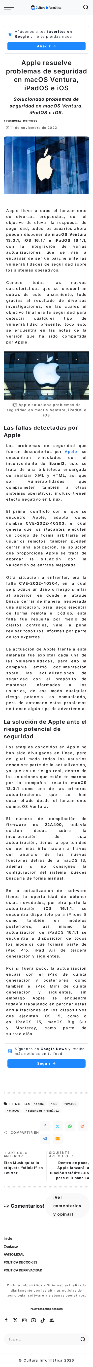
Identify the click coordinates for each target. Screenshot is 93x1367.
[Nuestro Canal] (52, 1320)
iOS (55, 1103)
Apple (71, 451)
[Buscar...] (86, 7)
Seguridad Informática (43, 1110)
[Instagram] (25, 1320)
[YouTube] (33, 1320)
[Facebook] (45, 1126)
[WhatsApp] (70, 1126)
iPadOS (71, 1103)
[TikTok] (43, 1320)
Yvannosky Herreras (20, 120)
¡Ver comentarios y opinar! (67, 1206)
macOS (14, 1110)
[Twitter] (58, 1126)
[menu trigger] (10, 7)
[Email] (58, 1139)
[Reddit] (83, 1126)
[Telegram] (45, 1139)
